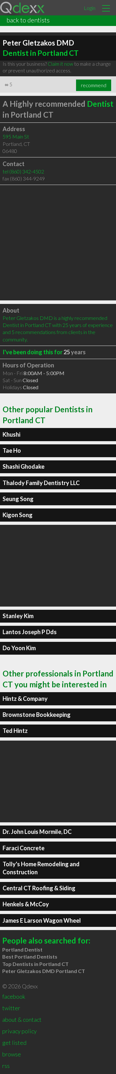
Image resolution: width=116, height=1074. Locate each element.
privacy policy (19, 1031)
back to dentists (28, 20)
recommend (93, 85)
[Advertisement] (58, 242)
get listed (14, 1042)
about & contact (22, 1019)
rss (6, 1065)
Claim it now (60, 64)
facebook (13, 996)
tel (23, 171)
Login (89, 8)
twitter (11, 1007)
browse (11, 1054)
